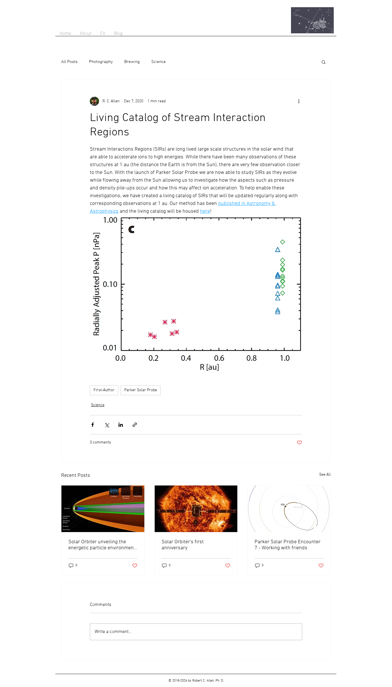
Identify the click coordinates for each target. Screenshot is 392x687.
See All (325, 474)
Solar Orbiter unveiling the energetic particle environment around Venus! (101, 545)
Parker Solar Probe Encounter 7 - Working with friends (288, 545)
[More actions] (298, 101)
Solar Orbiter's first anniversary (183, 545)
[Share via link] (134, 424)
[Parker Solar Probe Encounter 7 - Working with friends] (289, 508)
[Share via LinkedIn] (120, 424)
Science (158, 61)
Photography (101, 61)
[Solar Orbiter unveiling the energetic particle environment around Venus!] (102, 508)
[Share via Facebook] (92, 424)
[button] (323, 62)
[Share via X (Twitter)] (106, 424)
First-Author (104, 390)
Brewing (132, 61)
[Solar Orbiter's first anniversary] (196, 508)
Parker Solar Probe (140, 390)
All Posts (69, 61)
